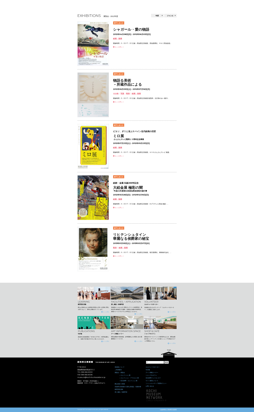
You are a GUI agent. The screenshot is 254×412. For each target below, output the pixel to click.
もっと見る (106, 312)
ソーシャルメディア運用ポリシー (156, 383)
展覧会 (117, 372)
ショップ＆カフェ (151, 375)
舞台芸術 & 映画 (120, 384)
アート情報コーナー (152, 372)
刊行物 (148, 370)
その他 (115, 93)
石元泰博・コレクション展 (129, 381)
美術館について (119, 367)
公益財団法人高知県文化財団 (168, 409)
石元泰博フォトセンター (153, 378)
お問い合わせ (150, 386)
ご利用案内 (118, 370)
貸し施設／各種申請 (121, 392)
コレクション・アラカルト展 (130, 378)
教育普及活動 (119, 389)
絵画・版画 (117, 38)
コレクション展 (125, 375)
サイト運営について (152, 381)
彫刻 (128, 93)
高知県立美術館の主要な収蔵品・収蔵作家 (128, 387)
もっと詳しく (119, 47)
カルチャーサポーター (153, 367)
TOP (169, 350)
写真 (122, 93)
